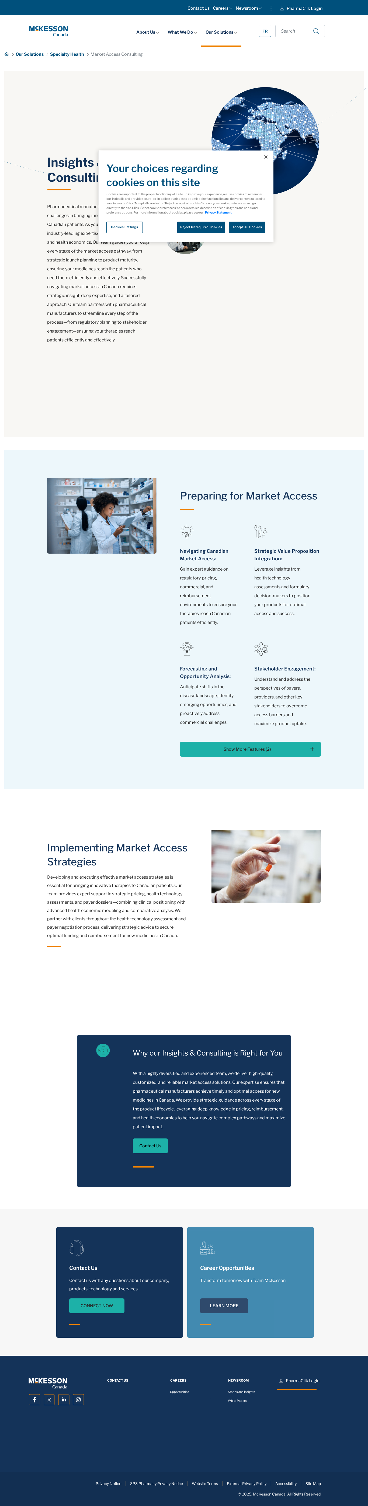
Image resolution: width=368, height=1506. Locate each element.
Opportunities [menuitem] (179, 1392)
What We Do (181, 32)
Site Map (313, 1483)
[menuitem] (199, 9)
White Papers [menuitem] (237, 1401)
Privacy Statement (218, 213)
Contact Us (150, 1145)
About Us (146, 32)
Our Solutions (220, 32)
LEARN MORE (224, 1305)
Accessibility (286, 1483)
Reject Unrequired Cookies (201, 227)
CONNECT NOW (97, 1305)
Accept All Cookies (247, 227)
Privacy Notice (108, 1483)
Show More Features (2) (247, 749)
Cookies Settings (124, 227)
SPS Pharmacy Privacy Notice (156, 1483)
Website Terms (205, 1483)
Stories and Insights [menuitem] (241, 1392)
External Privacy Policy (246, 1483)
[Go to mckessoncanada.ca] (48, 30)
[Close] (266, 157)
